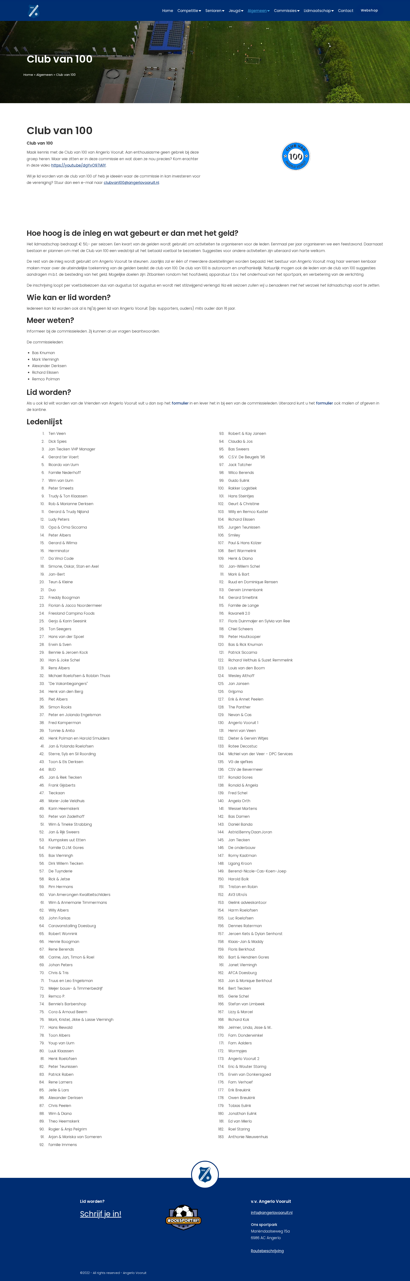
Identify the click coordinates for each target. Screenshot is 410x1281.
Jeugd (234, 10)
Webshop (369, 10)
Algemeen (257, 10)
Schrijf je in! (100, 1214)
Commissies (285, 10)
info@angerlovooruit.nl (272, 1212)
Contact (345, 10)
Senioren (213, 10)
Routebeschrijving (267, 1250)
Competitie (187, 10)
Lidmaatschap (317, 10)
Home (167, 10)
